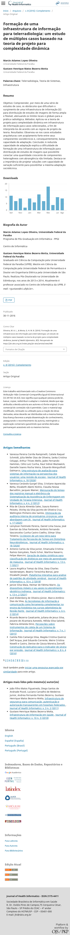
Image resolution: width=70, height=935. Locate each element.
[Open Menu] (3, 3)
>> (27, 660)
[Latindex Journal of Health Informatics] (13, 790)
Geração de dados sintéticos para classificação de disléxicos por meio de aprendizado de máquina (38, 558)
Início (5, 10)
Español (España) (14, 740)
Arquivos (17, 10)
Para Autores (11, 845)
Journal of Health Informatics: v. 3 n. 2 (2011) (34, 708)
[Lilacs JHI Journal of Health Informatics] (13, 799)
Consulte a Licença (12, 434)
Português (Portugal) (16, 750)
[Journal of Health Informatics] (13, 772)
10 (22, 660)
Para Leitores (11, 840)
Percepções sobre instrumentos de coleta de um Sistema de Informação (32, 627)
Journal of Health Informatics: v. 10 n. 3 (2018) (38, 716)
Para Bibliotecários (14, 850)
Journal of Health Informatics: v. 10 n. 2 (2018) (38, 580)
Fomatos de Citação (15, 349)
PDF (10, 300)
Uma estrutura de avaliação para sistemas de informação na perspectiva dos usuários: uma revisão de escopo (33, 474)
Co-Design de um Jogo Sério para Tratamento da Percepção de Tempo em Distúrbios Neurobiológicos (37, 539)
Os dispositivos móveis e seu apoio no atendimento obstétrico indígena (36, 588)
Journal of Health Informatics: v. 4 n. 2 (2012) (36, 501)
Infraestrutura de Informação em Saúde (32, 714)
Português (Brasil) (15, 745)
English (9, 735)
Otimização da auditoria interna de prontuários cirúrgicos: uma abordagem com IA (36, 516)
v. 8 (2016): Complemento (37, 10)
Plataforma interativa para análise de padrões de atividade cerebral (38, 576)
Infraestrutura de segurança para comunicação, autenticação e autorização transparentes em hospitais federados (38, 701)
